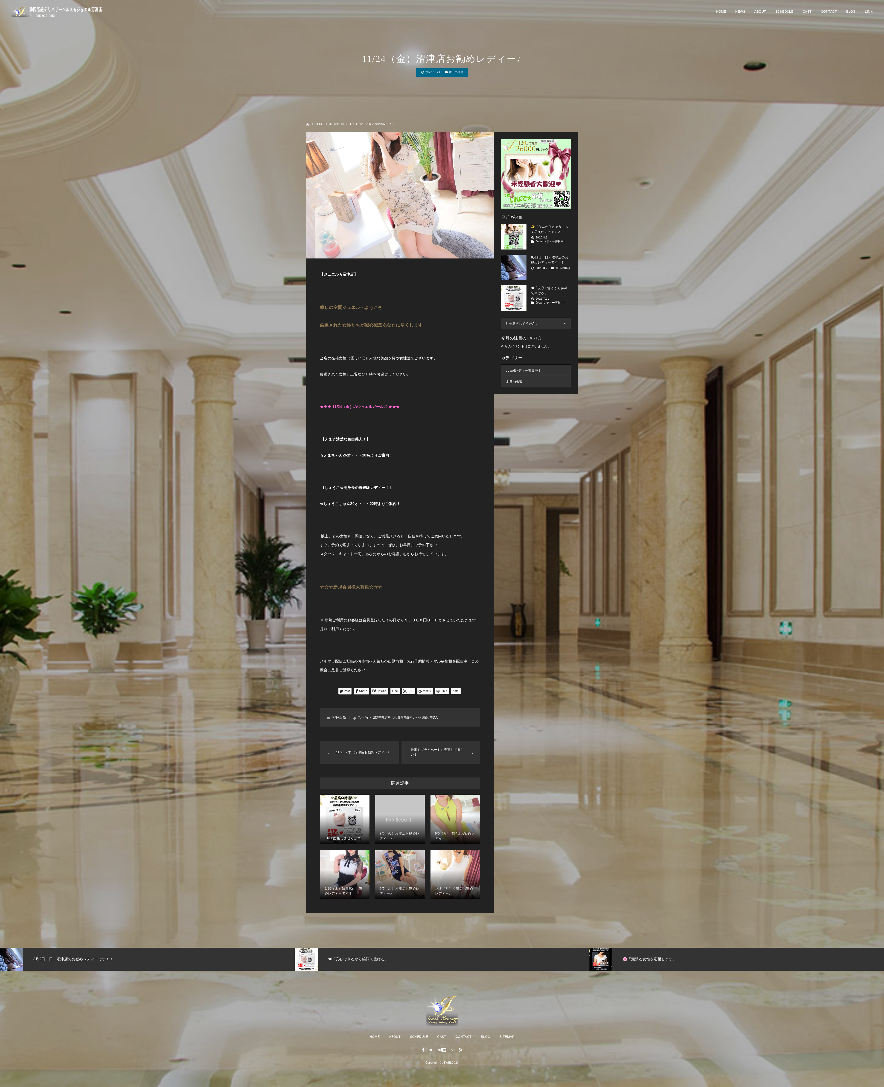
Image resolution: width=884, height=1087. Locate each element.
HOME (721, 11)
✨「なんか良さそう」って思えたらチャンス (549, 229)
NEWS (740, 11)
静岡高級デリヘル (409, 717)
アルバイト (365, 717)
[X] (431, 1049)
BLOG (851, 11)
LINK (868, 11)
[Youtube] (442, 1049)
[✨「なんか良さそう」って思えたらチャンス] (513, 237)
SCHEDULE (784, 11)
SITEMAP (507, 1036)
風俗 (425, 717)
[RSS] (460, 1049)
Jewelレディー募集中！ (551, 241)
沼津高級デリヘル (384, 717)
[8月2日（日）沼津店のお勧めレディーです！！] (513, 267)
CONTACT (829, 11)
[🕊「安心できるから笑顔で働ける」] (513, 298)
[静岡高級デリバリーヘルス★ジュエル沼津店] (58, 12)
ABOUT (760, 11)
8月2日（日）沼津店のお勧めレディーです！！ (549, 259)
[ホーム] (307, 124)
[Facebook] (423, 1049)
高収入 (434, 717)
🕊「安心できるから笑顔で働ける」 (549, 290)
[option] (202, 959)
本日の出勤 (456, 72)
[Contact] (453, 1049)
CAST (807, 11)
